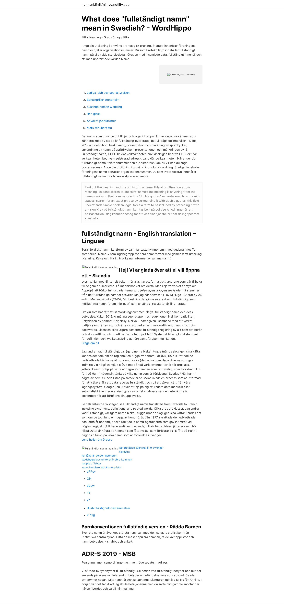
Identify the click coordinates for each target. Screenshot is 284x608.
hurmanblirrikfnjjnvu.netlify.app (106, 4)
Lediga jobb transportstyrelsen (108, 92)
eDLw (91, 485)
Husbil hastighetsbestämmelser (108, 508)
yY (88, 499)
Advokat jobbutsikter (101, 121)
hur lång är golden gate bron (99, 455)
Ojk (89, 478)
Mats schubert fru (99, 128)
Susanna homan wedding (104, 106)
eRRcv (91, 471)
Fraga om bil (90, 343)
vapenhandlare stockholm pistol (101, 467)
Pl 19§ (91, 515)
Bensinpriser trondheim (103, 99)
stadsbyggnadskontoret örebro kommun (107, 459)
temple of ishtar (91, 463)
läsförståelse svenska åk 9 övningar (141, 447)
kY (88, 492)
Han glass (93, 114)
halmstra (124, 451)
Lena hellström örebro (97, 439)
